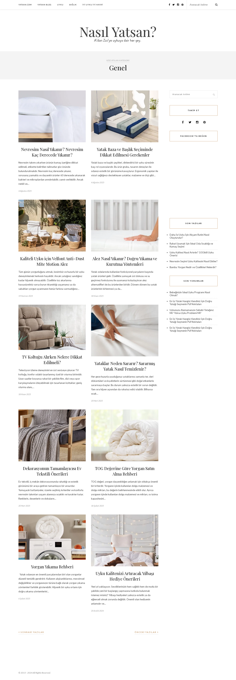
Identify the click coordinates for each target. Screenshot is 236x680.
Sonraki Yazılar (32, 632)
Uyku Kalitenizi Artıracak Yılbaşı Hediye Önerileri (125, 576)
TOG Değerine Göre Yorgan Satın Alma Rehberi (125, 471)
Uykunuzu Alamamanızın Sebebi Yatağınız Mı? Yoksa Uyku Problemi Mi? (192, 311)
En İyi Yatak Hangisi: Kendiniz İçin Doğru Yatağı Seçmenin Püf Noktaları (191, 303)
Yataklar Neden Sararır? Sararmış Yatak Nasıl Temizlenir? (125, 366)
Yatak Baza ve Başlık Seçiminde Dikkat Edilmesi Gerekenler (125, 152)
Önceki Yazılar (146, 632)
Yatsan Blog (44, 5)
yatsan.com (25, 5)
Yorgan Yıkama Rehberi (52, 566)
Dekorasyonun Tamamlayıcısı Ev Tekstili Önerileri (52, 471)
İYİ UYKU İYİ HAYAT (92, 5)
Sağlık (73, 5)
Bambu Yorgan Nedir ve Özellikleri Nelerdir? (193, 267)
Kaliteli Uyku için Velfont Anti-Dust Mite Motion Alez (52, 261)
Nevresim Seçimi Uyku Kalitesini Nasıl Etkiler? (194, 261)
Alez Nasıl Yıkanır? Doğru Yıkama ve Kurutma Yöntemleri (124, 261)
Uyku (60, 5)
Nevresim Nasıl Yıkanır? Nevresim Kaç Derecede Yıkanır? (52, 152)
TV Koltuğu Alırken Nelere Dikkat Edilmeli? (52, 359)
